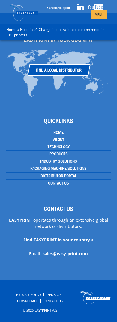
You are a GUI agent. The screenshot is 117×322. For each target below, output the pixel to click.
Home (11, 29)
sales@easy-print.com (65, 253)
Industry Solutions (58, 161)
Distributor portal (58, 176)
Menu (99, 14)
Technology (59, 147)
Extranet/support (58, 7)
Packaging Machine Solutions (58, 168)
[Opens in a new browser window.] (80, 9)
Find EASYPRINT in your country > (58, 240)
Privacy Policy (29, 294)
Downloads (27, 301)
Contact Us (58, 183)
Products (59, 154)
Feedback (54, 294)
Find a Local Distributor (59, 70)
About (58, 140)
